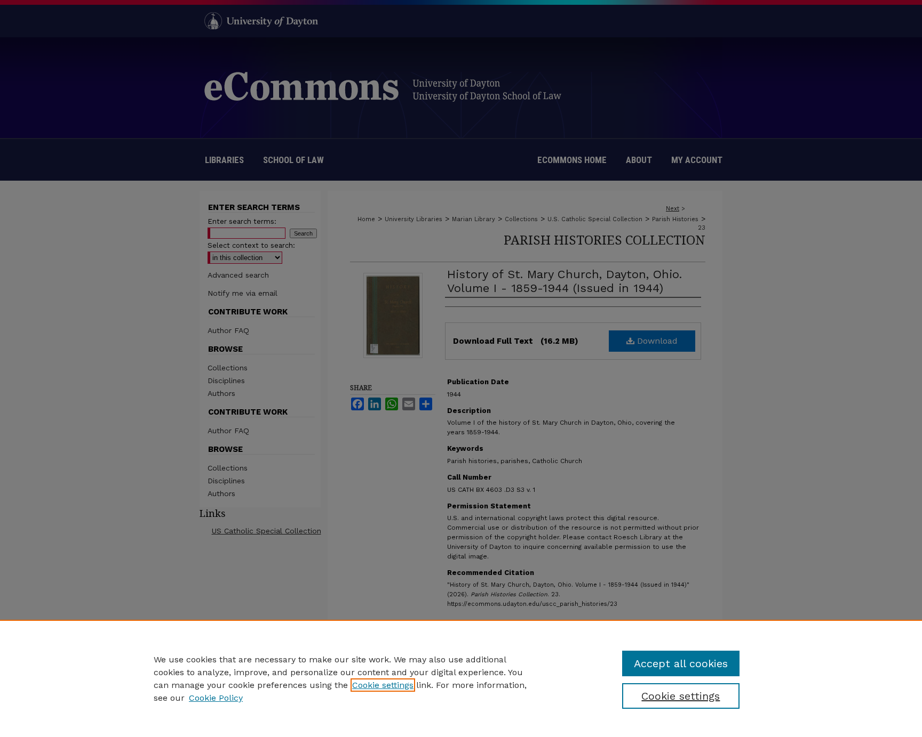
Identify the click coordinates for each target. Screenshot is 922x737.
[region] (461, 678)
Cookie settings (383, 685)
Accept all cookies (681, 663)
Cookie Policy (216, 698)
